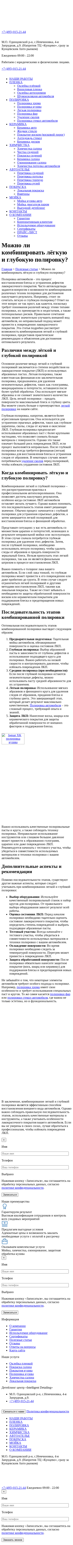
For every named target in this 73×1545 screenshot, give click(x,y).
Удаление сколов (28, 117)
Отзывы (22, 235)
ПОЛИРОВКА (19, 99)
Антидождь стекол (29, 138)
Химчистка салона (29, 148)
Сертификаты (26, 228)
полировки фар (60, 994)
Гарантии (23, 218)
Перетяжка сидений (30, 173)
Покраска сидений (29, 155)
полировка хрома (28, 987)
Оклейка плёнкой (28, 85)
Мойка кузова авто (29, 201)
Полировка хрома (29, 103)
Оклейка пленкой (21, 1363)
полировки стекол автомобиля (27, 997)
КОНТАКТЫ (18, 211)
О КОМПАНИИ (20, 214)
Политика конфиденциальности (47, 1411)
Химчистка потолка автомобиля (38, 166)
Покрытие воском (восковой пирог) (41, 134)
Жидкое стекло (27, 131)
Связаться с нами (13, 1411)
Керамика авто (27, 127)
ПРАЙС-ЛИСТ (27, 232)
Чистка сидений (28, 152)
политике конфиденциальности (23, 1187)
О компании (17, 1326)
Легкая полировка (29, 110)
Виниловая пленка (29, 89)
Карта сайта (17, 1350)
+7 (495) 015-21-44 (14, 32)
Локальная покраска (30, 190)
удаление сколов (32, 461)
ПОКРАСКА (17, 187)
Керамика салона (28, 159)
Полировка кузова (29, 106)
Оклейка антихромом (31, 92)
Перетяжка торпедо (30, 180)
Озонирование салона (31, 162)
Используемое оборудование (36, 225)
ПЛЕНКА (16, 82)
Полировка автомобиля (45, 705)
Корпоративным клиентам (34, 221)
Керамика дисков (28, 141)
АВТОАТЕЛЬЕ (19, 169)
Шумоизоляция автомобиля (35, 96)
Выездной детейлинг (31, 208)
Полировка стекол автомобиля (37, 120)
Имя (4, 1146)
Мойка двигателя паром (33, 204)
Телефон (7, 1160)
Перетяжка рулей (28, 183)
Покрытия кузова (21, 1370)
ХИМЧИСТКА (19, 145)
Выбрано (8, 1174)
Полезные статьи (20, 1340)
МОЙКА (15, 197)
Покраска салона (20, 1367)
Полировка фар (27, 113)
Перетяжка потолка (30, 176)
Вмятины (23, 194)
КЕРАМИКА (18, 124)
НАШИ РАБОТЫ (21, 78)
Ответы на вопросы (22, 1346)
